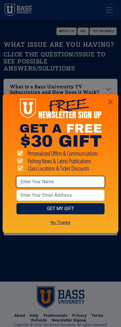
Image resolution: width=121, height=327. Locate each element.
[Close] (110, 101)
